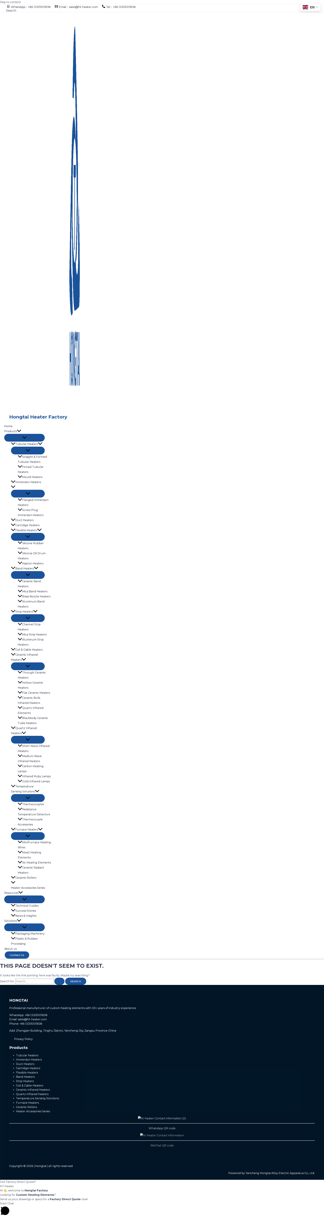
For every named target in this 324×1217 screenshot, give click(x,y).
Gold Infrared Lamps (36, 781)
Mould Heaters (32, 477)
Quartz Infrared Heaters (24, 731)
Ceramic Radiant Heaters (31, 870)
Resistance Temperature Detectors (34, 812)
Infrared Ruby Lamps (36, 776)
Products (10, 431)
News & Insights (25, 915)
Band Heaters (24, 568)
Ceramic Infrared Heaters (24, 657)
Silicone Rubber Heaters (31, 546)
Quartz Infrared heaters (32, 1094)
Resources (11, 892)
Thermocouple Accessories (30, 822)
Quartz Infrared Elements (31, 710)
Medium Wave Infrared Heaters (30, 759)
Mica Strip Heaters (34, 634)
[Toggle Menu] (24, 438)
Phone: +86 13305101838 (25, 1023)
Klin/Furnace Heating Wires (34, 845)
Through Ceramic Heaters (32, 675)
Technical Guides (26, 905)
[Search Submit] (59, 981)
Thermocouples (33, 804)
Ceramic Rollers (25, 877)
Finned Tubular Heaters (31, 469)
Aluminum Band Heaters (31, 604)
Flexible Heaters (26, 530)
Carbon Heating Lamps (31, 769)
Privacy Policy (23, 1039)
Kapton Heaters (32, 563)
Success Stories (25, 910)
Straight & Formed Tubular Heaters (32, 459)
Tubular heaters (27, 1055)
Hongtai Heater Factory (38, 417)
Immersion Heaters (28, 482)
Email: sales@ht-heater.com (28, 1019)
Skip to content (10, 2)
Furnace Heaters (26, 829)
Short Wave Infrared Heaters (34, 748)
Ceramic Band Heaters (29, 584)
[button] (11, 10)
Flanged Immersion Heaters (33, 502)
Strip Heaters (24, 611)
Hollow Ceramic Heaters (30, 685)
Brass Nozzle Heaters (36, 596)
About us (10, 948)
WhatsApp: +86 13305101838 (28, 1015)
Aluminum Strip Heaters (31, 642)
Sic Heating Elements (36, 862)
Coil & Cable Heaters (29, 649)
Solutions (10, 920)
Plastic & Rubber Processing (24, 941)
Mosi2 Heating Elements (29, 855)
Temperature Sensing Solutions (23, 789)
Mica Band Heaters (34, 591)
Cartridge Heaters (27, 525)
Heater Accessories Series (28, 887)
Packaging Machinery (30, 933)
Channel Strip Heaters (29, 627)
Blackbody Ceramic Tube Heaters (33, 720)
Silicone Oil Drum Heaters (32, 556)
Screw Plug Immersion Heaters (30, 512)
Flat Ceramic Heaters (36, 692)
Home (8, 426)
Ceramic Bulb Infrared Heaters (29, 700)
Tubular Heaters (26, 444)
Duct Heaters (24, 520)
